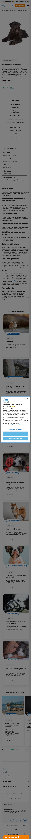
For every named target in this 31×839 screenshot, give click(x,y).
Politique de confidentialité (17, 425)
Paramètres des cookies (15, 429)
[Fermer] (27, 398)
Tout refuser (15, 434)
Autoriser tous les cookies (15, 438)
